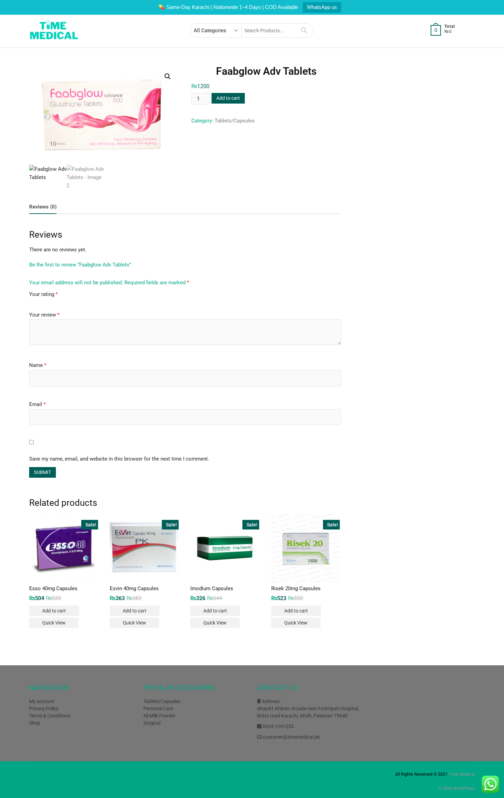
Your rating (43, 294)
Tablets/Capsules (235, 121)
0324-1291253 (277, 726)
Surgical (151, 723)
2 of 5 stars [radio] (35, 303)
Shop (34, 723)
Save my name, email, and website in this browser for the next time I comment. (119, 459)
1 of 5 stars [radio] (31, 303)
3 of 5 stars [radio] (40, 303)
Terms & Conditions (49, 715)
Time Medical (461, 774)
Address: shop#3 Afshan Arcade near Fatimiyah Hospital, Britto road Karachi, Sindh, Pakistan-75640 (308, 708)
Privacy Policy (44, 708)
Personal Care (158, 708)
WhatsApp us (322, 7)
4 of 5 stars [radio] (45, 303)
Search (304, 30)
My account (41, 701)
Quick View (53, 623)
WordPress (464, 788)
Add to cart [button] (54, 611)
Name (37, 365)
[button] (167, 76)
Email (37, 404)
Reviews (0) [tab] (43, 207)
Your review (44, 315)
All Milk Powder (159, 715)
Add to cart (228, 98)
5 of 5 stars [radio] (50, 303)
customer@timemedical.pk (291, 737)
